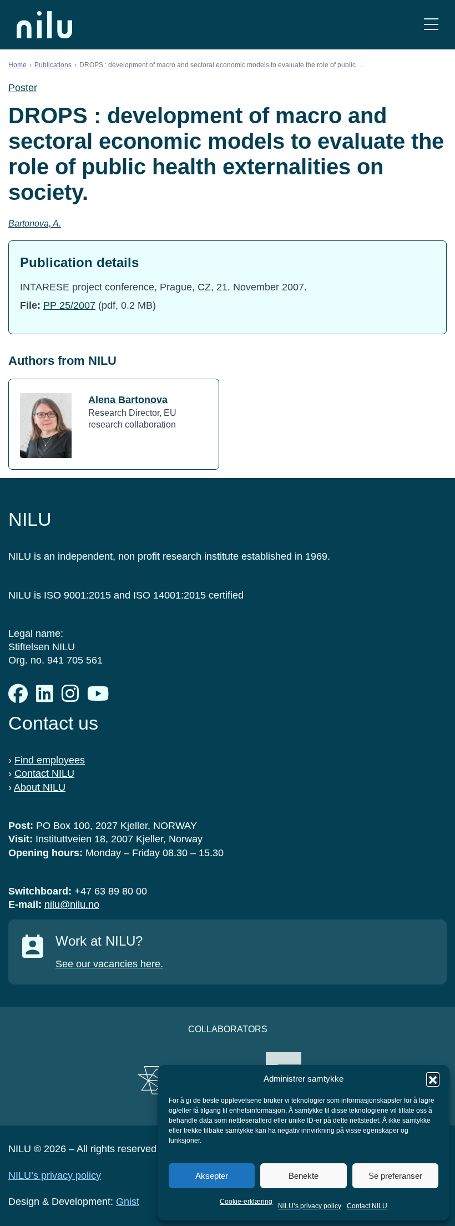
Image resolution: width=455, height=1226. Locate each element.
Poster (22, 87)
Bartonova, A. (34, 223)
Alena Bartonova (128, 399)
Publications (53, 65)
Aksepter (211, 1175)
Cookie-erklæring (246, 1201)
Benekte (303, 1175)
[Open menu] (431, 24)
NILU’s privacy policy (309, 1206)
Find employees (49, 760)
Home (17, 65)
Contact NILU (367, 1206)
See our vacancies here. (109, 963)
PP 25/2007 (69, 305)
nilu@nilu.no (71, 904)
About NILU (39, 787)
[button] (432, 1078)
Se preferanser (395, 1175)
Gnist (127, 1201)
